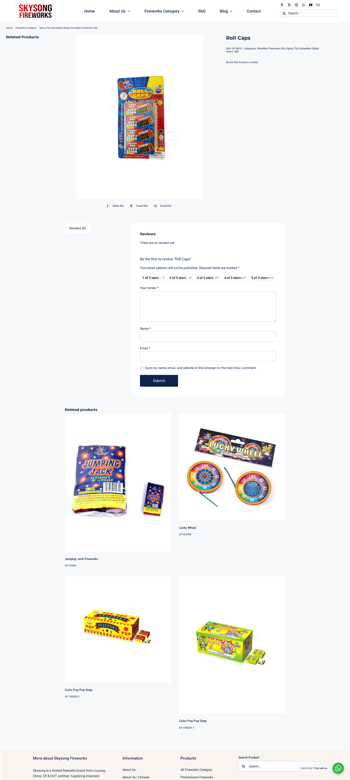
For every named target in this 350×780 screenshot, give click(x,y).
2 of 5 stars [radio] (178, 278)
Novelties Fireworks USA (271, 48)
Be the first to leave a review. (242, 62)
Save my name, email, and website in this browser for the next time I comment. (201, 368)
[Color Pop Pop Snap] (118, 629)
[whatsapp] (303, 4)
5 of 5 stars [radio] (259, 278)
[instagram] (296, 4)
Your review (149, 288)
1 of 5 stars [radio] (150, 278)
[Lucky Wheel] (232, 467)
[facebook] (282, 4)
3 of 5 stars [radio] (205, 278)
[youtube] (310, 4)
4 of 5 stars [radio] (232, 278)
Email (145, 348)
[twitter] (289, 4)
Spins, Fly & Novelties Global (303, 48)
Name (145, 329)
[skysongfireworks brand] (35, 4)
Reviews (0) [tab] (77, 228)
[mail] (318, 4)
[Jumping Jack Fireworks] (118, 482)
